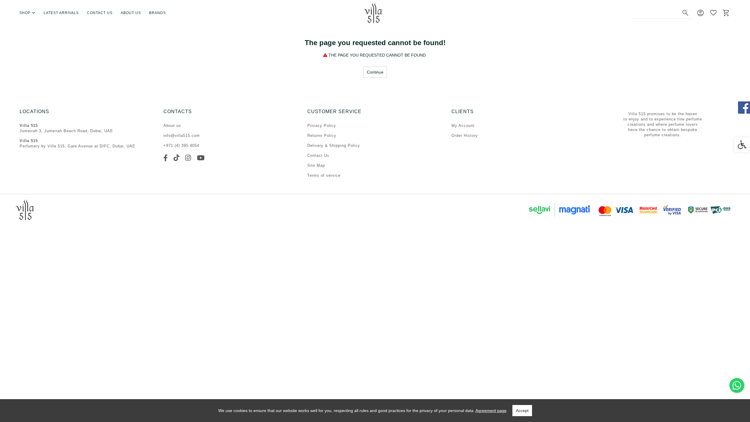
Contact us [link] (99, 13)
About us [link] (131, 13)
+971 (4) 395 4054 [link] (181, 145)
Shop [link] (24, 13)
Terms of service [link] (323, 175)
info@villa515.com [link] (181, 135)
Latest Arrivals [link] (61, 13)
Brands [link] (157, 13)
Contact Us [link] (318, 155)
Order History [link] (464, 135)
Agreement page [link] (491, 410)
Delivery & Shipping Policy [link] (333, 145)
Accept (522, 410)
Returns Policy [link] (321, 135)
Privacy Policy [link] (321, 125)
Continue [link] (375, 72)
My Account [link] (463, 125)
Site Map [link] (316, 165)
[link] (736, 385)
